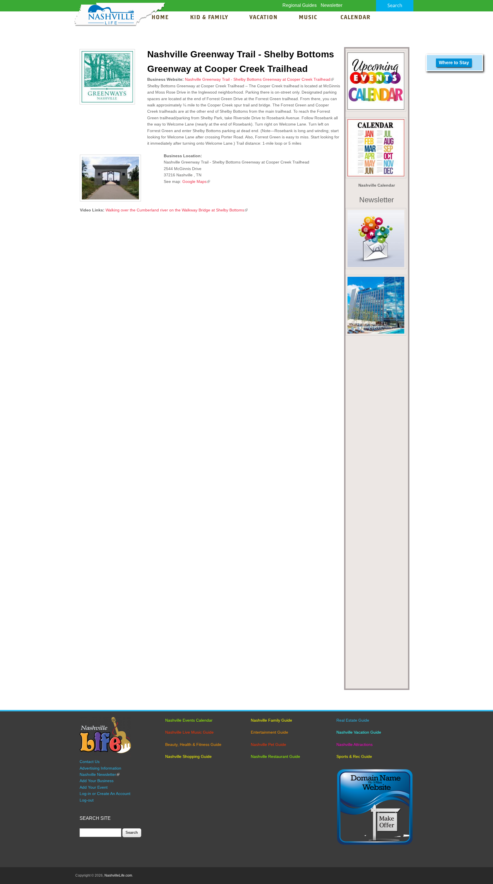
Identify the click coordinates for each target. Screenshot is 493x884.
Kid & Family (209, 17)
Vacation (263, 17)
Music (309, 17)
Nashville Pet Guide (268, 744)
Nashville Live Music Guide (189, 732)
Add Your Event (94, 787)
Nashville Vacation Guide (358, 732)
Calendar (355, 17)
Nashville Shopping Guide (188, 756)
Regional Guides (299, 5)
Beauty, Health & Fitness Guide (193, 744)
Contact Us (90, 761)
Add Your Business (97, 780)
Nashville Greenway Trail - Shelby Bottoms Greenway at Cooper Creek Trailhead (259, 79)
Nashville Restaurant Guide (275, 756)
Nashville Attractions (354, 744)
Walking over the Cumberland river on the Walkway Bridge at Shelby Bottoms (177, 210)
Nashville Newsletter (100, 774)
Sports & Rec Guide (354, 756)
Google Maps (196, 181)
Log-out (87, 800)
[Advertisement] (376, 514)
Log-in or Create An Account (105, 793)
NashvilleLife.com (118, 875)
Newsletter (331, 5)
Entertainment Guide (269, 732)
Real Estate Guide (352, 720)
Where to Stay (454, 62)
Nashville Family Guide (271, 720)
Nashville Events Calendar (189, 720)
